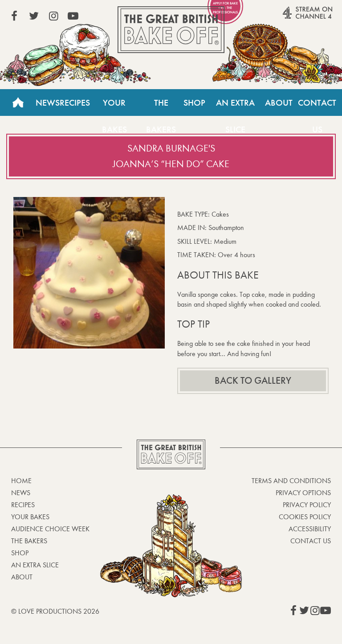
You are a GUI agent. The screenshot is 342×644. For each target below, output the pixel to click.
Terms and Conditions (291, 480)
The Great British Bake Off (171, 29)
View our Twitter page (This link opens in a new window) (33, 16)
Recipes (75, 102)
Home (18, 102)
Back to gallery (253, 380)
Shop (194, 102)
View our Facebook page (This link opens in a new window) (14, 16)
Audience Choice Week (50, 529)
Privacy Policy (307, 504)
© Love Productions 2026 (55, 611)
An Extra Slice (235, 106)
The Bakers (161, 106)
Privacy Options (303, 492)
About (279, 102)
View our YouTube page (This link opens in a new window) (73, 16)
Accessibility (310, 529)
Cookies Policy (305, 517)
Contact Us (317, 106)
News (48, 102)
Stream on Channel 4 (290, 17)
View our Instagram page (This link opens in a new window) (53, 16)
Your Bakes (114, 106)
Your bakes (30, 517)
